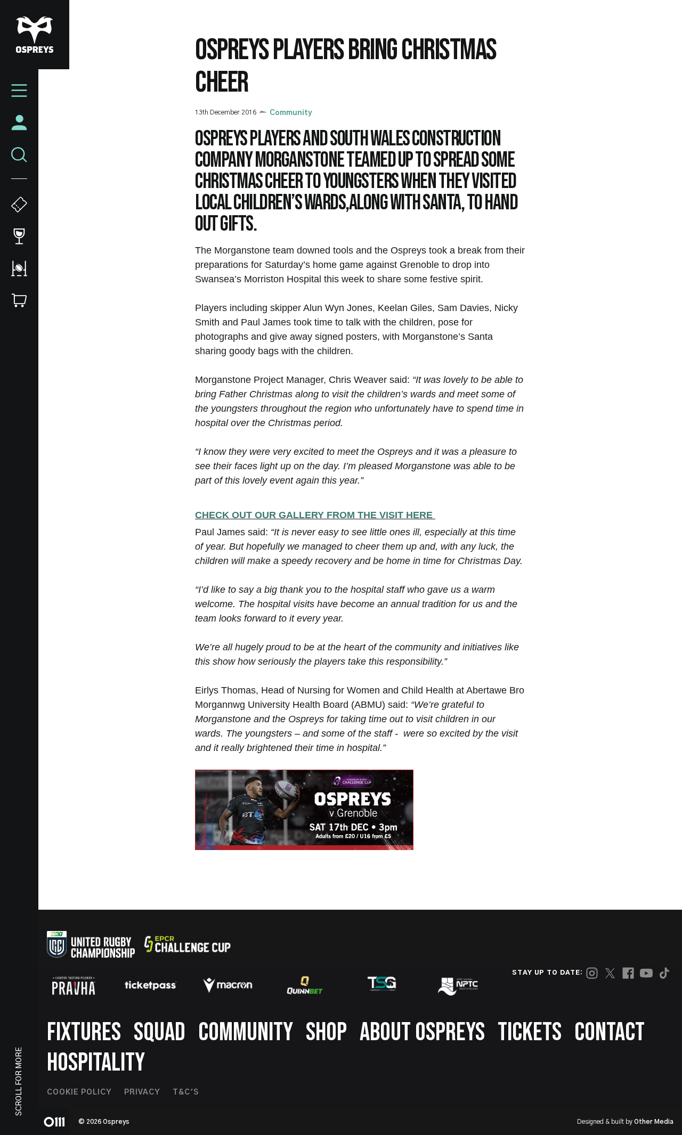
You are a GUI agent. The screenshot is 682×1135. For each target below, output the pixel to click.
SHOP (326, 1032)
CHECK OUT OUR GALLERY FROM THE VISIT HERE (315, 515)
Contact (609, 1032)
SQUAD (159, 1032)
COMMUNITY (245, 1032)
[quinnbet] (304, 985)
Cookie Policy (79, 1092)
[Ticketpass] (150, 985)
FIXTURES (84, 1032)
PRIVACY (142, 1092)
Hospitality (96, 1063)
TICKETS (530, 1032)
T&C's (186, 1092)
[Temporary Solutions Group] (382, 986)
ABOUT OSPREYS (422, 1032)
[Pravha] (73, 985)
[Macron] (227, 985)
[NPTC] (458, 985)
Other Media (653, 1121)
